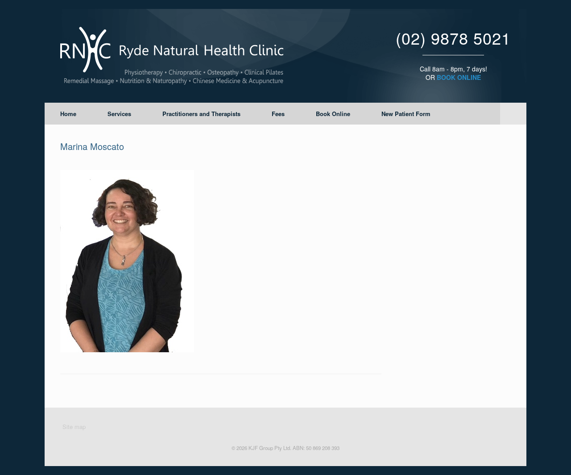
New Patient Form (405, 113)
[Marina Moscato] (127, 350)
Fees (278, 113)
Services (119, 113)
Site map (74, 426)
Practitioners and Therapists (201, 113)
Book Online (333, 113)
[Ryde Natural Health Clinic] (171, 56)
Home (68, 113)
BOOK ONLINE (459, 77)
